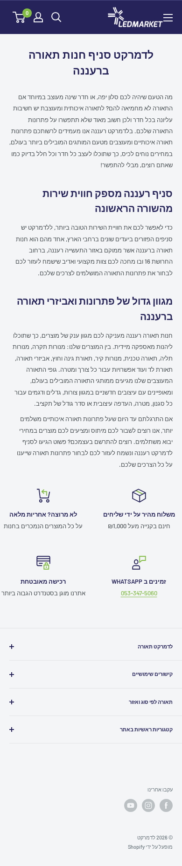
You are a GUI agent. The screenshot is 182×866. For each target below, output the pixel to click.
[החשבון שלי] (38, 17)
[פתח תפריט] (168, 17)
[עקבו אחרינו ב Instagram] (148, 805)
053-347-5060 (139, 593)
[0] (19, 17)
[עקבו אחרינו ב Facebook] (166, 805)
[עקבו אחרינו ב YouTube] (130, 805)
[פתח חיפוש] (56, 17)
